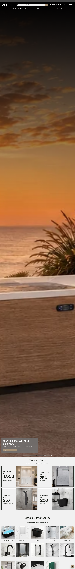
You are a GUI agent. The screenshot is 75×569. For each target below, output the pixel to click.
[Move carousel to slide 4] (47, 455)
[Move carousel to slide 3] (40, 455)
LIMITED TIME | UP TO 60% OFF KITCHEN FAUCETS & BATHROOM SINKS (37, 0)
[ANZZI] (6, 5)
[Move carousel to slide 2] (33, 455)
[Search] (46, 5)
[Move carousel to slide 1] (26, 455)
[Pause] (51, 455)
